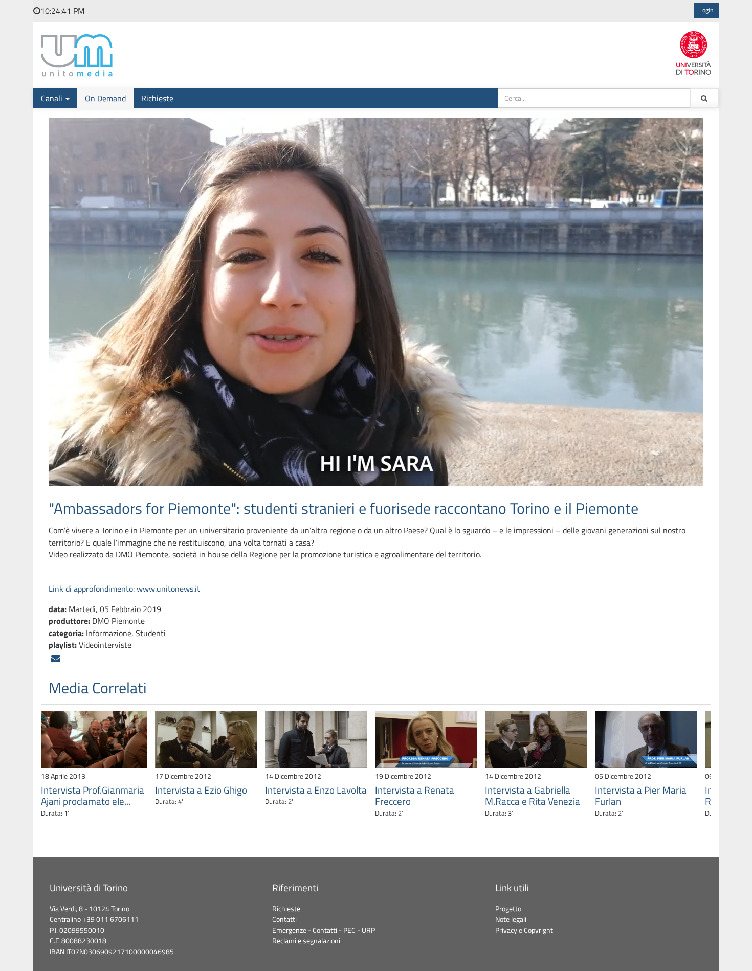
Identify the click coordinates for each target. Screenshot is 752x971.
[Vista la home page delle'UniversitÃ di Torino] (693, 52)
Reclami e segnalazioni (306, 940)
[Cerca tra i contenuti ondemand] (704, 98)
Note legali (510, 919)
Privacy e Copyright (524, 930)
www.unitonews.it (168, 588)
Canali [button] (52, 98)
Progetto (508, 908)
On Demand (105, 98)
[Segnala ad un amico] (56, 658)
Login (706, 10)
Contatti (284, 919)
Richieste (157, 98)
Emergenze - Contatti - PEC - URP (323, 930)
